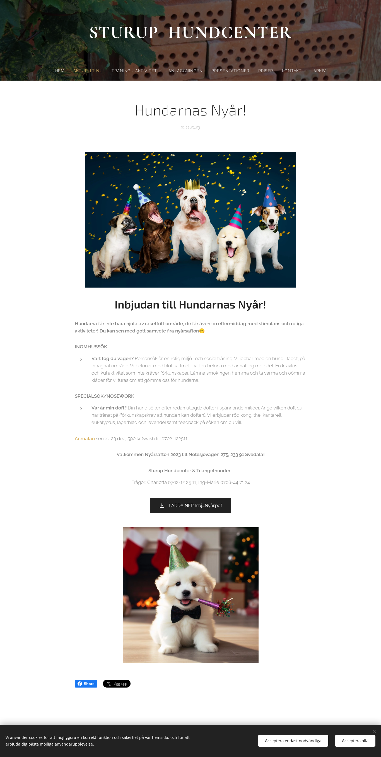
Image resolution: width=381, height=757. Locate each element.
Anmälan (85, 438)
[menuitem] (62, 71)
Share (89, 683)
